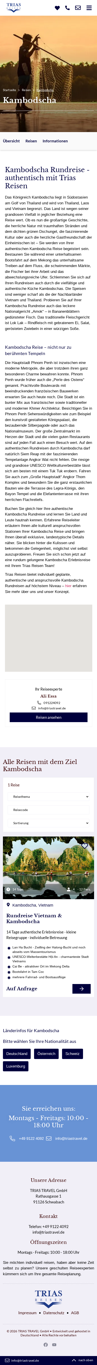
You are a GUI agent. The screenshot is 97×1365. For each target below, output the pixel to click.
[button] (89, 7)
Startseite (9, 90)
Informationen (55, 141)
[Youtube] (54, 1345)
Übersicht (11, 141)
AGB (75, 1313)
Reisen (26, 90)
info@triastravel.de (48, 1232)
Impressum (27, 1312)
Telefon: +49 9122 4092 (49, 1226)
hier (68, 586)
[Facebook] (45, 1345)
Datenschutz (53, 1312)
